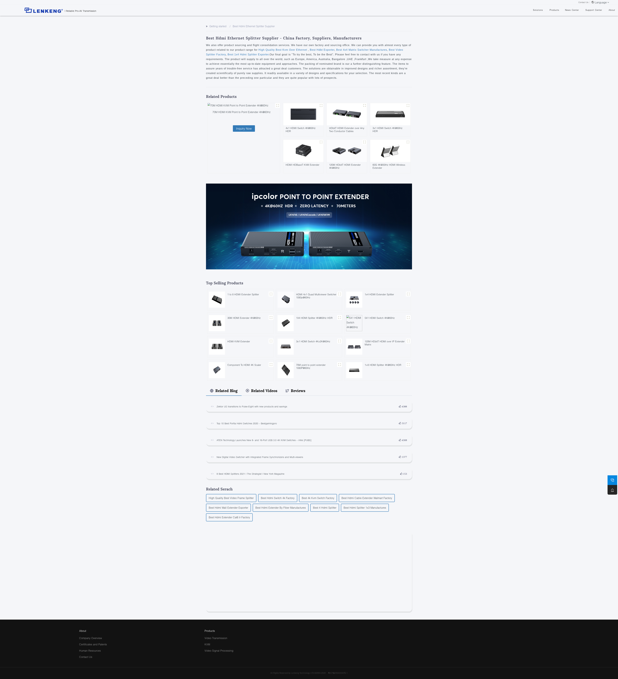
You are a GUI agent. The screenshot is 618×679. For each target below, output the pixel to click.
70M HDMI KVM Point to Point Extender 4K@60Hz (241, 112)
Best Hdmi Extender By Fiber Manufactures (280, 507)
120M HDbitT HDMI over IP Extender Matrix (385, 343)
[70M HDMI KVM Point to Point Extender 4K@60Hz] (244, 105)
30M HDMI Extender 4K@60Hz (244, 317)
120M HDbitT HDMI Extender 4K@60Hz (345, 166)
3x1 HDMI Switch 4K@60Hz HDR (388, 130)
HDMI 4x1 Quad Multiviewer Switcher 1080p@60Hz (316, 296)
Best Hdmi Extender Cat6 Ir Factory (229, 517)
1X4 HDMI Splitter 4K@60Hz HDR (314, 317)
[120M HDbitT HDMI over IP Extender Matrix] (354, 346)
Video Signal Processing (219, 650)
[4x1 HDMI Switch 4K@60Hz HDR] (303, 113)
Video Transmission (216, 638)
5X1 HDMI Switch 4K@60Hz (380, 317)
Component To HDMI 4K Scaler (244, 364)
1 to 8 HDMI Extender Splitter (243, 294)
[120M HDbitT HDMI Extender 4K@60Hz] (347, 150)
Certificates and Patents (93, 644)
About (612, 10)
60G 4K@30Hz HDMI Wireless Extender (389, 166)
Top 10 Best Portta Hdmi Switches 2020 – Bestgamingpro (247, 423)
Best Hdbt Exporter (321, 49)
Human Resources (90, 650)
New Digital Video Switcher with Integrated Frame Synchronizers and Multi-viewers (260, 457)
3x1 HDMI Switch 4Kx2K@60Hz (313, 341)
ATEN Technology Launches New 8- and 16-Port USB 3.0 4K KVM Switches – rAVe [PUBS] (264, 440)
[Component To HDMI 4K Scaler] (217, 369)
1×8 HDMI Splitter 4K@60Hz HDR (383, 364)
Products (554, 10)
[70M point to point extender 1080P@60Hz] (286, 369)
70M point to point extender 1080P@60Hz (311, 366)
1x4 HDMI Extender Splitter (379, 294)
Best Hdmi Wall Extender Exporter (228, 507)
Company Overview (90, 638)
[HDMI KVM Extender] (217, 346)
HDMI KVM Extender (238, 341)
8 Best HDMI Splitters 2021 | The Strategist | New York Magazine (250, 474)
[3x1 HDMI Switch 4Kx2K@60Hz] (286, 346)
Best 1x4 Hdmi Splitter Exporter (248, 54)
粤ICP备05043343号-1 (338, 673)
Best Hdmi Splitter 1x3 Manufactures (365, 507)
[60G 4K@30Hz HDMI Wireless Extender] (390, 150)
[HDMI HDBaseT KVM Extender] (303, 150)
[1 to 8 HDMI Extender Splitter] (217, 299)
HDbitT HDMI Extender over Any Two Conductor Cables (346, 130)
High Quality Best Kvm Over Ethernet (283, 49)
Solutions (538, 10)
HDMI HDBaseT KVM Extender (302, 164)
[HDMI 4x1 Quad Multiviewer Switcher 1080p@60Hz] (286, 299)
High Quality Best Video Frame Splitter (231, 497)
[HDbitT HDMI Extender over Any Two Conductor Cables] (347, 113)
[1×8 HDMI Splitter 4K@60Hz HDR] (354, 369)
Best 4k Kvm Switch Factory (318, 497)
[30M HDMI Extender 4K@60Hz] (217, 322)
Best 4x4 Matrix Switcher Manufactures (361, 49)
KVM (207, 644)
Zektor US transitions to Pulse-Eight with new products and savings (252, 406)
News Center (572, 10)
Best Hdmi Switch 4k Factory (278, 497)
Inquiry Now (244, 128)
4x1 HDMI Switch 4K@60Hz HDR (301, 130)
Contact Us (583, 2)
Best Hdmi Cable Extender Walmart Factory (367, 497)
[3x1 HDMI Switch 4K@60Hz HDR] (390, 113)
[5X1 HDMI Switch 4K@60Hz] (354, 322)
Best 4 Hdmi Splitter (324, 507)
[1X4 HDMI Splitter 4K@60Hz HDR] (286, 322)
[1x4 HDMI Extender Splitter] (354, 299)
